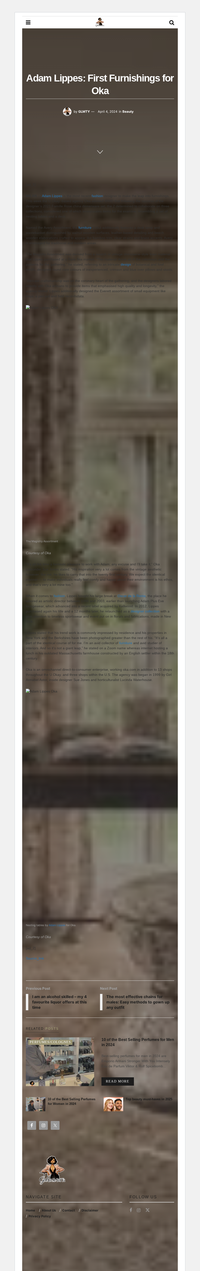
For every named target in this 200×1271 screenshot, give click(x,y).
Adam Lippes (52, 196)
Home (30, 1210)
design (126, 264)
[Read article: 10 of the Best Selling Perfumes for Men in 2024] (60, 1061)
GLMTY (84, 111)
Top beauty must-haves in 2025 (149, 1099)
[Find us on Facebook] (131, 1210)
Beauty (128, 111)
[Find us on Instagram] (138, 1210)
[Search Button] (171, 22)
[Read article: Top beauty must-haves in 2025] (113, 1104)
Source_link (35, 958)
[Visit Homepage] (99, 22)
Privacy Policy (40, 1216)
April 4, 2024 (107, 111)
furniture (85, 228)
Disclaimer (89, 1210)
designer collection (145, 611)
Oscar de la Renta (132, 596)
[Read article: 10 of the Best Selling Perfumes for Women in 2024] (35, 1104)
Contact (68, 1210)
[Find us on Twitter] (147, 1210)
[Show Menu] (28, 22)
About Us (49, 1210)
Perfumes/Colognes (50, 1042)
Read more (120, 1081)
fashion (97, 196)
